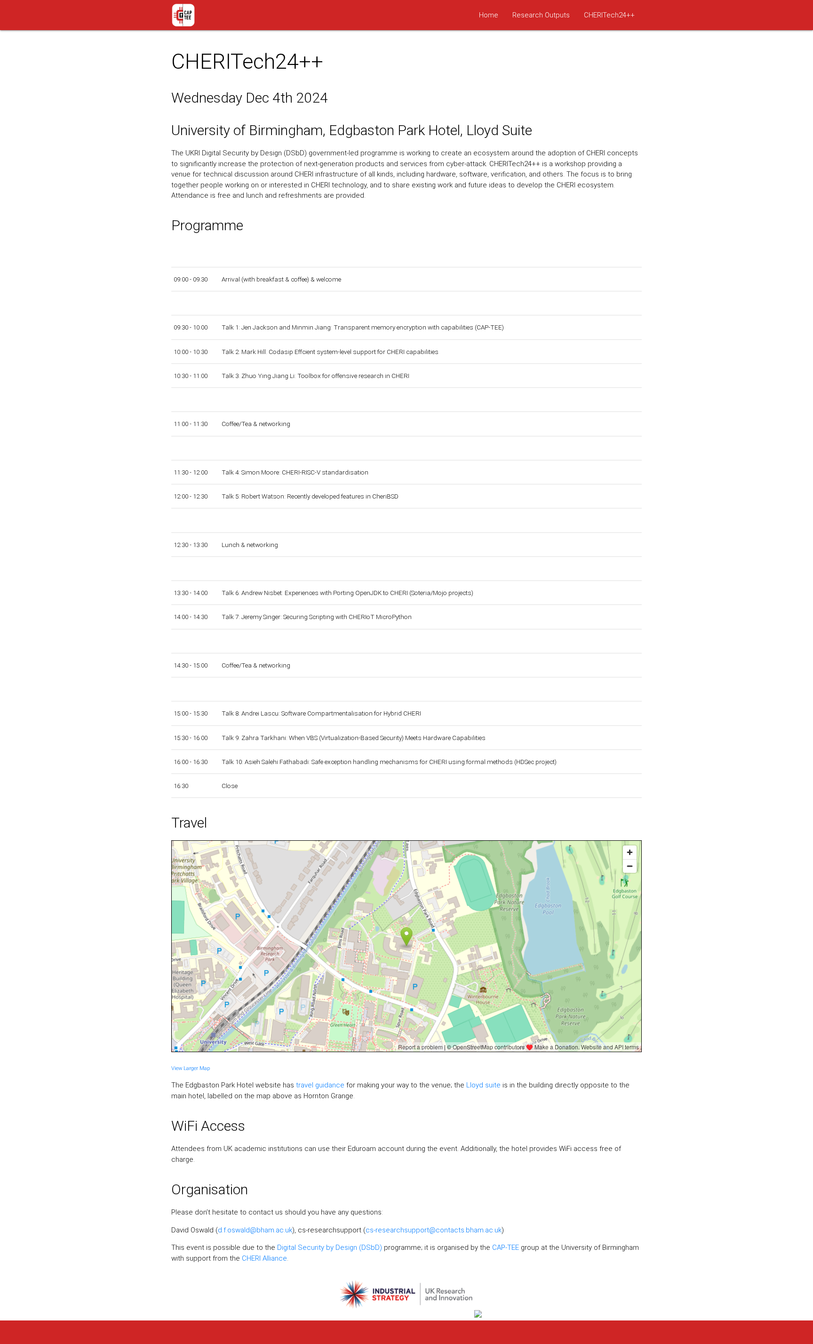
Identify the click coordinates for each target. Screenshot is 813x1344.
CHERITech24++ (609, 15)
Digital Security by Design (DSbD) (329, 1247)
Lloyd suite (483, 1085)
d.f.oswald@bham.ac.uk (255, 1230)
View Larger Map (190, 1068)
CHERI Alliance (264, 1258)
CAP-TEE (505, 1247)
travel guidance (320, 1085)
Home (488, 15)
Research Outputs (541, 15)
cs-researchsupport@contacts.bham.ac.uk (434, 1230)
